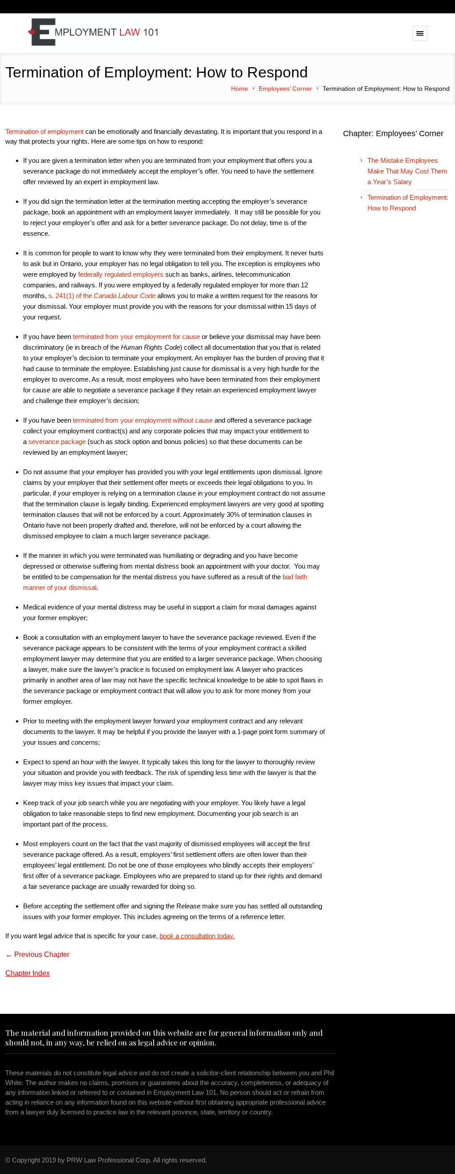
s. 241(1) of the (102, 295)
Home (239, 88)
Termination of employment (44, 131)
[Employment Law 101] (94, 33)
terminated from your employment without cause (143, 420)
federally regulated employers (121, 274)
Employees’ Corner (285, 88)
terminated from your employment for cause (136, 336)
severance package (57, 441)
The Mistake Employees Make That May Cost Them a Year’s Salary (407, 171)
